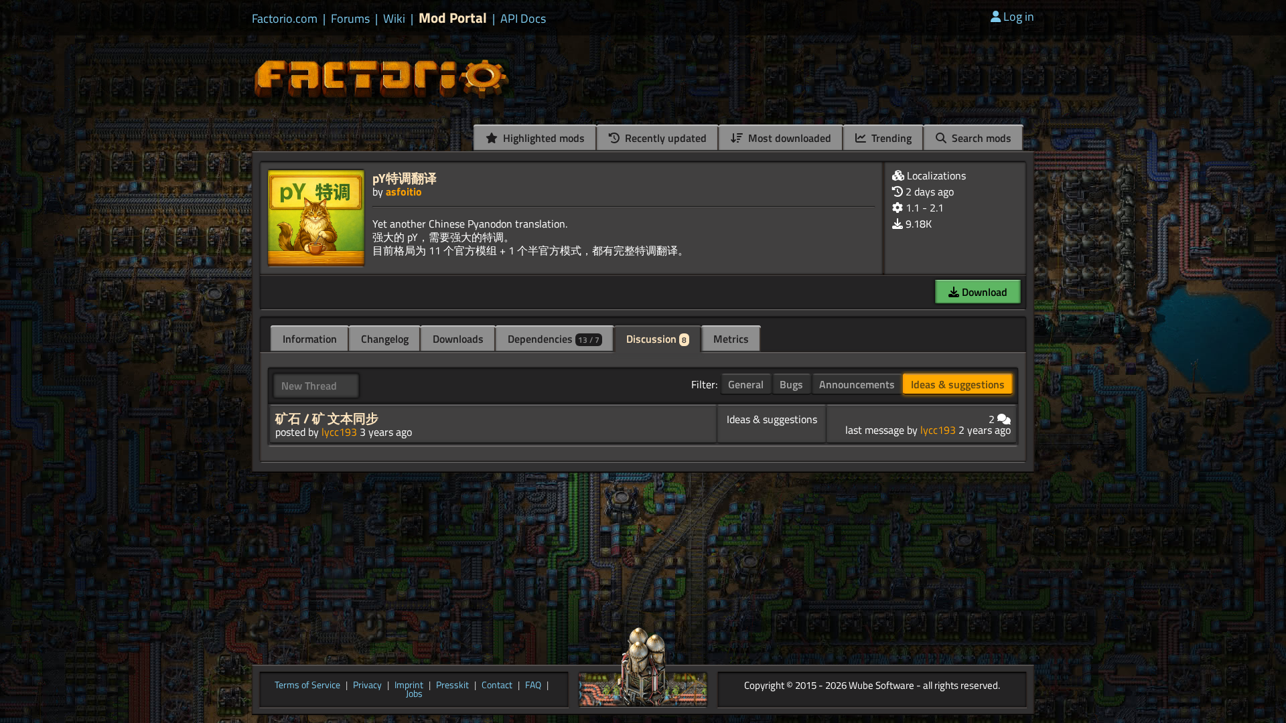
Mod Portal (453, 18)
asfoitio (404, 191)
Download (983, 292)
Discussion (656, 339)
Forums (350, 19)
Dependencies (553, 339)
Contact (497, 685)
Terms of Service (307, 685)
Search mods (980, 138)
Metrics (731, 339)
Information (310, 339)
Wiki (394, 19)
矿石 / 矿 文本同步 (326, 418)
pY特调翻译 (404, 177)
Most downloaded (788, 138)
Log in (1018, 16)
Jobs (414, 694)
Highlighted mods (542, 138)
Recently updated (664, 138)
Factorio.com (284, 19)
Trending (890, 138)
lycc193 (339, 432)
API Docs (523, 19)
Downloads (458, 339)
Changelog (385, 339)
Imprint (409, 685)
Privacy (367, 685)
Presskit (452, 685)
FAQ (533, 685)
